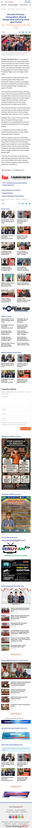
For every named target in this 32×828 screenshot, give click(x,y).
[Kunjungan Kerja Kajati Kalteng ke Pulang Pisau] (8, 246)
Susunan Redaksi (20, 810)
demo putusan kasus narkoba (11, 190)
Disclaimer (10, 810)
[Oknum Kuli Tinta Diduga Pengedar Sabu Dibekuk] (24, 230)
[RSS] (22, 817)
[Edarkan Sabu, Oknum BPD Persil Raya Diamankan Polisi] (8, 277)
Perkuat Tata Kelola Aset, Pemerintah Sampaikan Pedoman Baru (18, 691)
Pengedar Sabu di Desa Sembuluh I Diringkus (22, 221)
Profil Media (23, 812)
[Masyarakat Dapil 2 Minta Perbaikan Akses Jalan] (5, 648)
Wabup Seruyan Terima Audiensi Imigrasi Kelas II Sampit (6, 300)
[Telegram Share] (26, 32)
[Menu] (2, 1)
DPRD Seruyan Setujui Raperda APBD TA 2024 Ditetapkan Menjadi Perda (20, 617)
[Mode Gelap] (26, 1)
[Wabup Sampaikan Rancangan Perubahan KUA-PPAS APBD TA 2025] (5, 610)
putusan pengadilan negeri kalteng (13, 196)
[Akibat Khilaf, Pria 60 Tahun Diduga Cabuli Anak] (8, 214)
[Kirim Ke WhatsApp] (29, 32)
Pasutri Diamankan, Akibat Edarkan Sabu (23, 283)
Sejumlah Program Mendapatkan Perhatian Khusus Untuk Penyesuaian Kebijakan (21, 683)
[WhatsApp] (19, 817)
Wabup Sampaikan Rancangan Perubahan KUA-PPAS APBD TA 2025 (20, 609)
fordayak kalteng (7, 193)
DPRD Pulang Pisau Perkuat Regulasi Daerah (19, 697)
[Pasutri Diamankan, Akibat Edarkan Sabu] (24, 277)
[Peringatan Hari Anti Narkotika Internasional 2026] (8, 230)
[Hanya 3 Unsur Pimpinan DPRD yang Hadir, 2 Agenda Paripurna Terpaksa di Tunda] (5, 640)
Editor (3, 25)
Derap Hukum (11, 25)
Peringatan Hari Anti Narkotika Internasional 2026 (7, 237)
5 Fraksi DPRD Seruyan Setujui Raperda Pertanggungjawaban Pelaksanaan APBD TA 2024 (20, 632)
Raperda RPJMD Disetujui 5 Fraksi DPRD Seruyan (19, 623)
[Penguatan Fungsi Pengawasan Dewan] (5, 707)
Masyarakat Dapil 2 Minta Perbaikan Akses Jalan (18, 646)
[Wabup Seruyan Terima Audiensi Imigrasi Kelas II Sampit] (8, 293)
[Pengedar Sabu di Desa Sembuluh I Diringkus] (24, 214)
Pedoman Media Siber (12, 812)
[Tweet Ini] (23, 32)
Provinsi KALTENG (20, 25)
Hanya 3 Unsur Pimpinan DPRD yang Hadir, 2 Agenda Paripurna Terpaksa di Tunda (20, 639)
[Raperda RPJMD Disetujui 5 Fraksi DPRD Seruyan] (5, 625)
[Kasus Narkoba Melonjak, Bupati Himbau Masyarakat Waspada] (24, 262)
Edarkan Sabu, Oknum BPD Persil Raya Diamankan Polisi (8, 284)
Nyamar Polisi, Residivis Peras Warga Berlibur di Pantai (23, 300)
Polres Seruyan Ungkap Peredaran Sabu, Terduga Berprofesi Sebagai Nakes (23, 253)
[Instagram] (13, 817)
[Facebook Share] (19, 32)
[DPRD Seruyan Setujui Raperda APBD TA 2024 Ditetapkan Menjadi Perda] (5, 618)
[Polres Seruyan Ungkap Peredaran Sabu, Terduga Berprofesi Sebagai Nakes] (24, 246)
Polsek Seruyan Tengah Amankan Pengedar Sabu (6, 268)
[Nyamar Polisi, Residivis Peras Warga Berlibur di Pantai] (24, 293)
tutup (4, 825)
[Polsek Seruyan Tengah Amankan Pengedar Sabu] (8, 262)
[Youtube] (16, 817)
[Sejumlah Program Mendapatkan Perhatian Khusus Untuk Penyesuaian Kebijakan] (5, 684)
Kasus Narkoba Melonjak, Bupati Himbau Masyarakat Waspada (23, 268)
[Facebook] (10, 817)
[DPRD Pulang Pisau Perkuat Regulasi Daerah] (5, 699)
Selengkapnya (15, 654)
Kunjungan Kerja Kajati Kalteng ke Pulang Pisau (6, 253)
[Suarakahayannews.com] (9, 2)
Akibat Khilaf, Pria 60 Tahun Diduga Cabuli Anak (7, 221)
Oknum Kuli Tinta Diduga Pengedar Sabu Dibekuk (22, 237)
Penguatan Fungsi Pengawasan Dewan (20, 705)
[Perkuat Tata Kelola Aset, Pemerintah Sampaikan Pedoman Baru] (5, 692)
